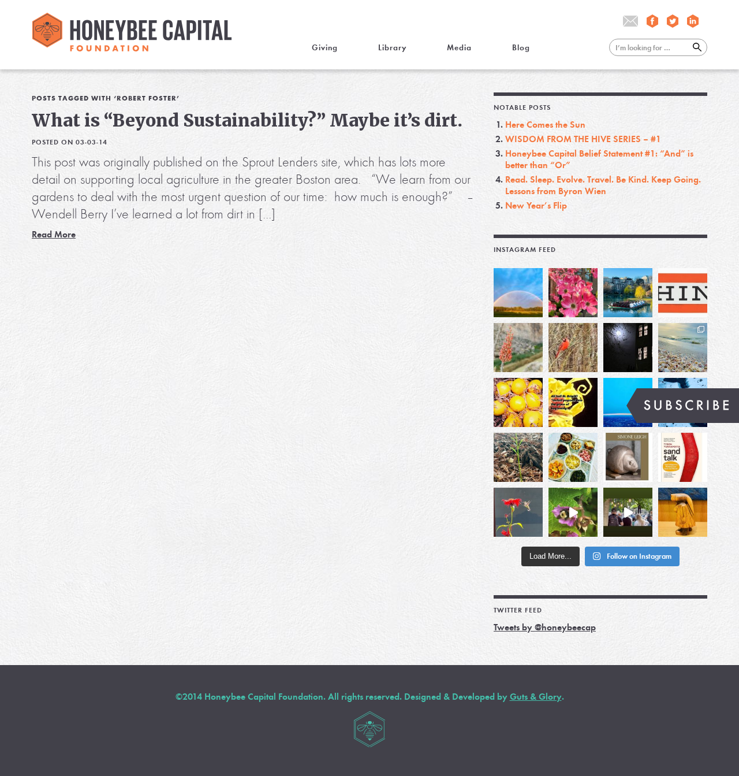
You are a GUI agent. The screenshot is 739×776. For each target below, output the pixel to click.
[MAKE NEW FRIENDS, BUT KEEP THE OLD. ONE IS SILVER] (627, 347)
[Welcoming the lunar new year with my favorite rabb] (682, 512)
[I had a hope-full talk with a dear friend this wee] (518, 457)
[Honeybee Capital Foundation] (132, 48)
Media (459, 48)
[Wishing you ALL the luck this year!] (573, 457)
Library (392, 48)
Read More (54, 234)
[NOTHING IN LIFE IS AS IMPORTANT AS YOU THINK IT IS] (682, 292)
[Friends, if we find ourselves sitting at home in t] (518, 292)
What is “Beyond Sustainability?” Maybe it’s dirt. (247, 120)
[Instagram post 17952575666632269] (573, 402)
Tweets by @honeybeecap (545, 627)
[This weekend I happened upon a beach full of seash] (682, 347)
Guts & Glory (536, 696)
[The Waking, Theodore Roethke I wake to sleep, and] (573, 292)
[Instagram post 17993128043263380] (627, 457)
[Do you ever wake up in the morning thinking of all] (518, 512)
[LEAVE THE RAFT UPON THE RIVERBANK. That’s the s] (518, 347)
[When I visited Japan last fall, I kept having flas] (518, 402)
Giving (325, 48)
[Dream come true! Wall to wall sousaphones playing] (627, 512)
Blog (521, 48)
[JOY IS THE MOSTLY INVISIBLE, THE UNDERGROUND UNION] (627, 292)
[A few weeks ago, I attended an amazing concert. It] (573, 347)
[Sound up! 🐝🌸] (573, 512)
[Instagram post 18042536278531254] (682, 457)
